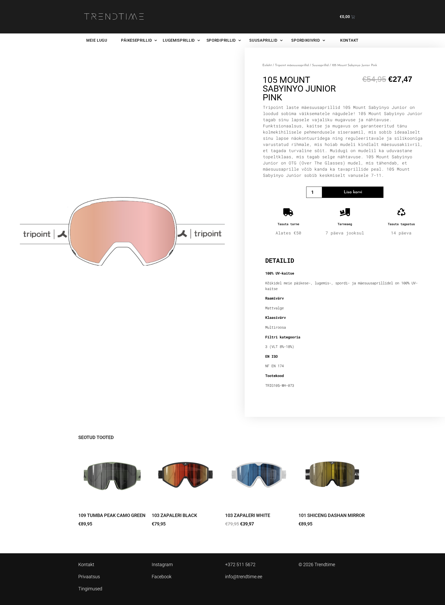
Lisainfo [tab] (278, 244)
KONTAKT (349, 40)
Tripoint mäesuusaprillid (292, 65)
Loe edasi (91, 538)
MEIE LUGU (96, 40)
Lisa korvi (353, 192)
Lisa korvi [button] (238, 538)
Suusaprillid (320, 65)
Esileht (267, 65)
